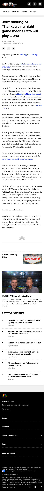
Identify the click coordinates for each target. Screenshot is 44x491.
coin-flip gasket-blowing (28, 54)
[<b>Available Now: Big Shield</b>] (32, 259)
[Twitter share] (8, 48)
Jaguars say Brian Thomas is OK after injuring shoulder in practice (24, 321)
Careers (11, 468)
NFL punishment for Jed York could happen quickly (23, 364)
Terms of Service (31, 471)
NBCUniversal (14, 474)
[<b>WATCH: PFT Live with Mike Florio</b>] (22, 282)
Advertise (5, 468)
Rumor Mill (15, 12)
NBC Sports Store (36, 468)
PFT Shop (33, 12)
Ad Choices (12, 469)
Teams (5, 12)
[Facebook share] (3, 48)
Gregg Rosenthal (9, 41)
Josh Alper (11, 325)
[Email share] (13, 48)
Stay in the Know (8, 401)
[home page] (9, 4)
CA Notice (21, 471)
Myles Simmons (13, 346)
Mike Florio (11, 337)
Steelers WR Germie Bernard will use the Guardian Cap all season (25, 333)
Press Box (5, 469)
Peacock (24, 12)
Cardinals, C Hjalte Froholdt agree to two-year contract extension (23, 353)
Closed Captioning (20, 468)
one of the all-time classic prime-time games (17, 159)
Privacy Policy (21, 469)
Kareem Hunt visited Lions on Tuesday (24, 343)
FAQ (28, 468)
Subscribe (6, 410)
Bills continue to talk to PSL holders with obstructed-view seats (23, 375)
